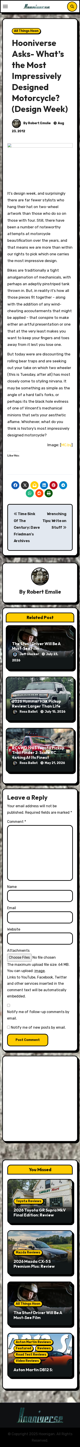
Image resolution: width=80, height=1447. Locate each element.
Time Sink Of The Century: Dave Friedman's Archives (27, 527)
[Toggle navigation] (5, 6)
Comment (16, 821)
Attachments (18, 950)
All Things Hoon (26, 31)
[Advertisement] (40, 1100)
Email (11, 908)
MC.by (66, 445)
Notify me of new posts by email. (38, 1027)
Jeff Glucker (30, 654)
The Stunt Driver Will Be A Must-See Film (36, 646)
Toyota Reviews (28, 1201)
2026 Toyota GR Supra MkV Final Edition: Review (40, 1213)
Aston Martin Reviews (33, 1342)
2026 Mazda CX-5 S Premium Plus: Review (34, 1264)
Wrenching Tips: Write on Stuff (54, 521)
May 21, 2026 (55, 763)
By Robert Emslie (37, 123)
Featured (23, 1348)
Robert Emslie (44, 591)
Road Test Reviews (31, 1354)
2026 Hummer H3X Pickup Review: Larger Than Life (36, 704)
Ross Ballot (29, 712)
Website (13, 929)
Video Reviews (27, 1361)
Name (12, 887)
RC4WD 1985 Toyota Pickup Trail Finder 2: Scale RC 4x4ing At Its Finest (38, 752)
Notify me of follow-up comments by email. (38, 1015)
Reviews (44, 1348)
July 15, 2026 (55, 712)
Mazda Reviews (28, 1252)
